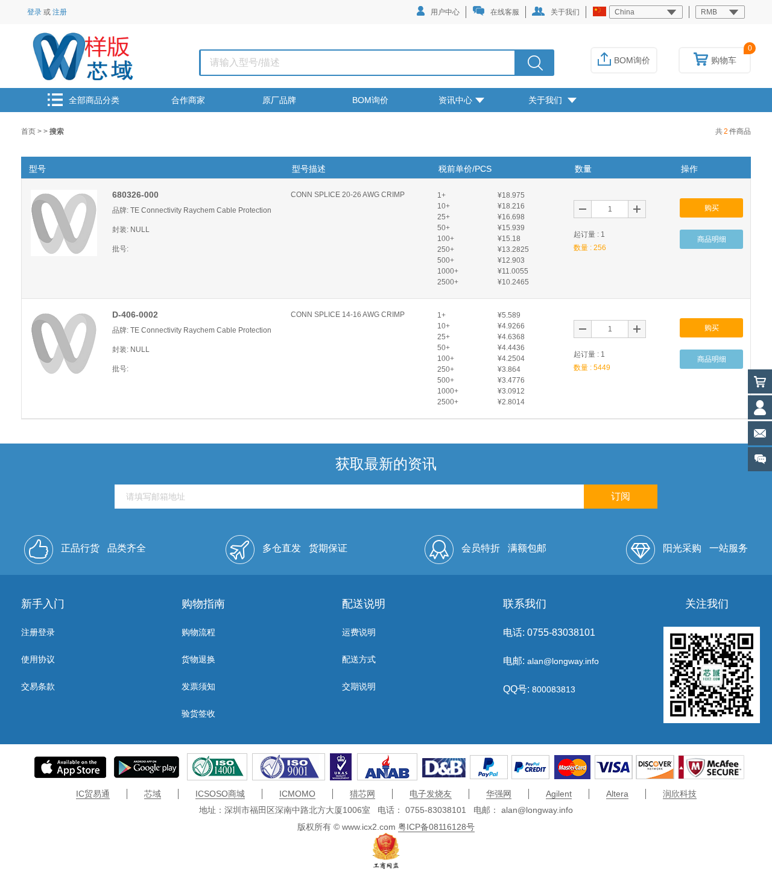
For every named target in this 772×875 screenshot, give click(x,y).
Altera (617, 793)
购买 (711, 208)
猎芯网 (362, 793)
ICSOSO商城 (220, 793)
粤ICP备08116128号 (436, 827)
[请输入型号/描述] (535, 62)
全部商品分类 (94, 100)
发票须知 (198, 686)
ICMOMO (297, 793)
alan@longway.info (563, 661)
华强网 (498, 793)
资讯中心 (455, 100)
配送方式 (359, 659)
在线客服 (504, 12)
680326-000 (135, 194)
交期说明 (359, 686)
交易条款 (38, 686)
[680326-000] (64, 222)
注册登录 (38, 632)
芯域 (152, 793)
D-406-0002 (135, 314)
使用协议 (38, 659)
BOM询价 (632, 60)
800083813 (552, 689)
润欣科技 (680, 793)
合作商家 (188, 100)
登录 (34, 12)
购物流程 (198, 632)
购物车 (723, 60)
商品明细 (711, 239)
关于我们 (565, 12)
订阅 (620, 496)
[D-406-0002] (64, 342)
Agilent (559, 793)
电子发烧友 (431, 793)
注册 (59, 12)
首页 (29, 131)
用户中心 (445, 12)
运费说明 (359, 632)
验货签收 (198, 713)
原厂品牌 (279, 100)
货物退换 (198, 659)
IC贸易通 (93, 793)
